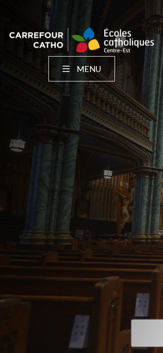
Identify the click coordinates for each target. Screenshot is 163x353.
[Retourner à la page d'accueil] (81, 40)
